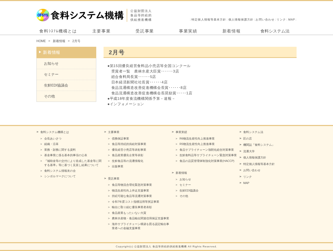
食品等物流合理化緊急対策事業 (132, 184)
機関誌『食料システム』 (259, 144)
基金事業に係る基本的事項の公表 (65, 155)
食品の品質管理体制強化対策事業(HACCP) (207, 160)
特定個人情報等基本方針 (208, 19)
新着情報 (231, 31)
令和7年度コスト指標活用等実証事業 (135, 201)
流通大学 (249, 151)
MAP (291, 19)
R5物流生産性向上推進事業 (197, 144)
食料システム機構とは (54, 132)
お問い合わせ (264, 19)
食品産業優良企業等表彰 (127, 155)
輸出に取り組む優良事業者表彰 (132, 207)
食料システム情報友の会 (60, 170)
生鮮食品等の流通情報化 (127, 160)
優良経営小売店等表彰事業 (129, 149)
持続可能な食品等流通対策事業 (132, 195)
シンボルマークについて (60, 176)
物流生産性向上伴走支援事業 (130, 190)
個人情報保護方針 (241, 19)
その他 (49, 96)
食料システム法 (275, 31)
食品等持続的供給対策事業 (129, 144)
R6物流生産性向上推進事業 (197, 138)
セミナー (51, 74)
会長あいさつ (52, 138)
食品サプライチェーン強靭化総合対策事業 (207, 149)
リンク (281, 19)
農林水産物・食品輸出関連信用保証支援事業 (140, 218)
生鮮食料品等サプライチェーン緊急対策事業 (208, 155)
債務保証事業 (120, 138)
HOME (41, 41)
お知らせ (51, 63)
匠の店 (247, 138)
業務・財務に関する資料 (60, 149)
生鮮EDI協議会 (56, 85)
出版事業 (117, 166)
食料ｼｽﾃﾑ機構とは (58, 31)
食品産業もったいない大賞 (129, 212)
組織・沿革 (51, 144)
